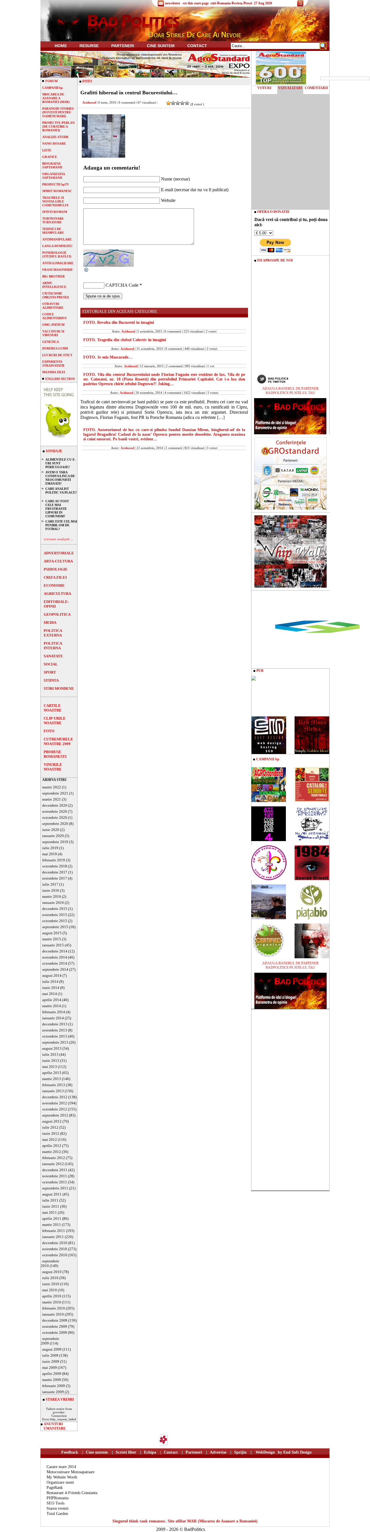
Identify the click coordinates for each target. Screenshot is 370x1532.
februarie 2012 (53, 1158)
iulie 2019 (50, 848)
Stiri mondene (59, 688)
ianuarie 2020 (53, 836)
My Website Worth (62, 1477)
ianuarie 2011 (53, 1237)
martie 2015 (51, 939)
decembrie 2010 (54, 1243)
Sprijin (240, 1452)
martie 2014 (51, 1006)
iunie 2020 (50, 829)
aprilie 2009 (51, 1373)
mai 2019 (49, 854)
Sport (50, 672)
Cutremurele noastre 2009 (58, 741)
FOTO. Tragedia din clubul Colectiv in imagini (124, 340)
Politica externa (53, 632)
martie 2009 (51, 1379)
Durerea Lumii (55, 348)
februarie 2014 (53, 1012)
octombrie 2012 (54, 1109)
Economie (54, 585)
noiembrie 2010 (54, 1249)
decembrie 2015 (54, 908)
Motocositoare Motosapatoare (71, 1472)
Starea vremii (58, 1508)
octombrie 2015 (54, 921)
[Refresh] (86, 270)
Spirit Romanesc (57, 191)
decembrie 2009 (54, 1320)
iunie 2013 (50, 1060)
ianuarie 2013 (53, 1091)
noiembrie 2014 (54, 957)
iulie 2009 (50, 1355)
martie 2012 (51, 1152)
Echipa (150, 1452)
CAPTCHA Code (122, 285)
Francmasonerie (57, 269)
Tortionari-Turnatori (53, 220)
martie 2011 (51, 1224)
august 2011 (52, 1194)
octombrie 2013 (54, 1036)
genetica (50, 341)
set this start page (196, 3)
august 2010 (52, 1272)
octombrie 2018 (54, 866)
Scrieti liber (126, 1452)
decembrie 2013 (54, 1024)
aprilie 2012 (51, 1145)
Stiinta (51, 680)
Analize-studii (55, 137)
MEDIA (50, 622)
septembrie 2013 (55, 1042)
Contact (197, 45)
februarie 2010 (53, 1308)
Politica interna (53, 645)
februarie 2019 (53, 860)
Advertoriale (59, 553)
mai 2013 (49, 1066)
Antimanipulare (57, 239)
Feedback (69, 1452)
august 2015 (52, 933)
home (61, 45)
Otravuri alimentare (52, 305)
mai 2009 (49, 1367)
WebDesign (265, 1452)
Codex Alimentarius (54, 316)
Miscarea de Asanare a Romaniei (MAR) (56, 98)
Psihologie (56, 569)
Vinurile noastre (53, 766)
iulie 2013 (50, 1054)
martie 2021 (51, 799)
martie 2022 (51, 787)
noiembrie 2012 (54, 1103)
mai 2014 (49, 994)
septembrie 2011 (55, 1188)
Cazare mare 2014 (61, 1467)
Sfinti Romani (54, 212)
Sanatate (53, 656)
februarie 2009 (53, 1386)
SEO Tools (55, 1503)
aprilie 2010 (51, 1296)
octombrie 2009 (54, 1332)
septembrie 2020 (55, 823)
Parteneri (194, 1452)
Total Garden (57, 1513)
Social (51, 664)
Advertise (218, 1452)
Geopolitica (57, 614)
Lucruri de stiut (57, 355)
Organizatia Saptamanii (53, 175)
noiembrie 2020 (54, 811)
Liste (46, 150)
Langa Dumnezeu (57, 246)
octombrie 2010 (54, 1255)
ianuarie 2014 (53, 1018)
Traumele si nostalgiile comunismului (55, 201)
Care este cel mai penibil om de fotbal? (61, 525)
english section (60, 378)
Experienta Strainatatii (53, 363)
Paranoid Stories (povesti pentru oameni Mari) (58, 112)
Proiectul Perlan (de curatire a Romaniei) (58, 126)
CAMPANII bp (52, 87)
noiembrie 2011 (54, 1176)
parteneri (122, 45)
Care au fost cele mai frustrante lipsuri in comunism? (57, 508)
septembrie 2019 (55, 842)
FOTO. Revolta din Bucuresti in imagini (118, 322)
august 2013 (52, 1048)
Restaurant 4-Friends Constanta (72, 1493)
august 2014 (52, 975)
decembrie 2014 (54, 951)
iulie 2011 (50, 1200)
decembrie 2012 (54, 1097)
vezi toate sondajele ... (58, 539)
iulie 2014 (50, 981)
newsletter (172, 3)
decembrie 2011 (54, 1170)
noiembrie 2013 (54, 1030)
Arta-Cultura (58, 561)
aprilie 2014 (51, 1000)
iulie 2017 (50, 884)
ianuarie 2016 (53, 902)
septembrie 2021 (55, 793)
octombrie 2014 (54, 963)
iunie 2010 (50, 1284)
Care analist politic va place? (61, 490)
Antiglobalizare (57, 263)
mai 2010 (49, 1290)
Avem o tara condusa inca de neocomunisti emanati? (60, 477)
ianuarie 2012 (53, 1164)
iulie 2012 (50, 1127)
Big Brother (53, 276)
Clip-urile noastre (55, 720)
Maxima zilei (53, 372)
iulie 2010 (50, 1278)
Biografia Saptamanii (52, 165)
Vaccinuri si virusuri (53, 333)
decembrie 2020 (54, 805)
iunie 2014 (50, 987)
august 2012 (52, 1121)
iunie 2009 (50, 1361)
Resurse (89, 45)
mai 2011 (49, 1212)
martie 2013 (51, 1079)
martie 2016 (51, 896)
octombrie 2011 (54, 1182)
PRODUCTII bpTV (55, 184)
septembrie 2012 (55, 1115)
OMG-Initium (53, 324)
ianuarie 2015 (53, 945)
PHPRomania (58, 1498)
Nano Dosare (54, 143)
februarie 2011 (53, 1230)
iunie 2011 (50, 1206)
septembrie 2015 (55, 927)
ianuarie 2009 (53, 1392)
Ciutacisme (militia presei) (55, 295)
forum (51, 81)
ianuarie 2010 (53, 1314)
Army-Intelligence (54, 284)
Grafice (49, 157)
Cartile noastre (53, 707)
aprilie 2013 (51, 1073)
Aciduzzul (89, 102)
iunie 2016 (50, 890)
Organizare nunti (60, 1482)
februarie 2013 (53, 1085)
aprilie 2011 (51, 1218)
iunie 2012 (50, 1133)
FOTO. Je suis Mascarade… (107, 357)
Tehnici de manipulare (53, 230)
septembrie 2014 (55, 969)
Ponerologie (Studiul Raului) (56, 254)
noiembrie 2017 (54, 878)
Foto (49, 731)
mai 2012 (49, 1139)
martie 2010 (51, 1302)
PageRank (55, 1487)
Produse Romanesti (55, 754)
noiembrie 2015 (54, 915)
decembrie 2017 (54, 872)
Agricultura (57, 593)
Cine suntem (161, 45)
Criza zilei (55, 577)
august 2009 (52, 1349)
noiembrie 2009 (54, 1326)
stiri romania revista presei (231, 3)
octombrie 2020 (54, 817)
